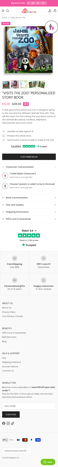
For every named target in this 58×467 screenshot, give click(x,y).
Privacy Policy (8, 312)
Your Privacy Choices (12, 316)
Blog (4, 341)
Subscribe (11, 414)
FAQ (4, 357)
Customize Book (29, 156)
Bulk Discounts (9, 337)
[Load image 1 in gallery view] (29, 50)
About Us (6, 307)
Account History (10, 366)
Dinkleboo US (13, 458)
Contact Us (8, 370)
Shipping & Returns (11, 362)
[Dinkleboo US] (29, 11)
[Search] (9, 11)
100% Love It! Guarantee (14, 332)
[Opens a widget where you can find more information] (47, 462)
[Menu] (3, 11)
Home (4, 18)
